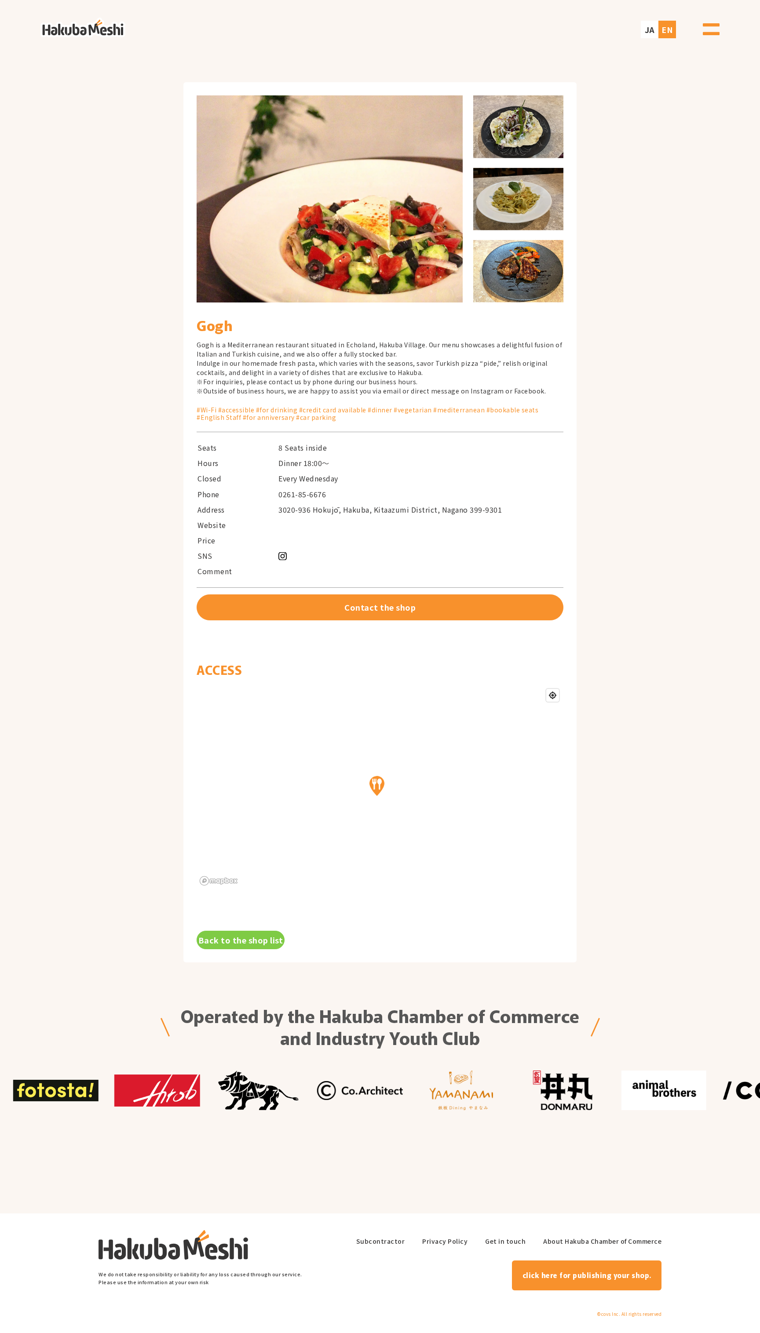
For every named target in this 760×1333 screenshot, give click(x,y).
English (666, 25)
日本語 (648, 25)
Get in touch (505, 1241)
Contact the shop (380, 607)
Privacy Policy (445, 1241)
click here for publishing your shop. (586, 1275)
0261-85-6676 (302, 494)
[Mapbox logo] (218, 881)
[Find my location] (552, 695)
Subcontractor (380, 1241)
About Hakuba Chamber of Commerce (602, 1241)
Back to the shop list (240, 940)
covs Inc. (611, 1314)
